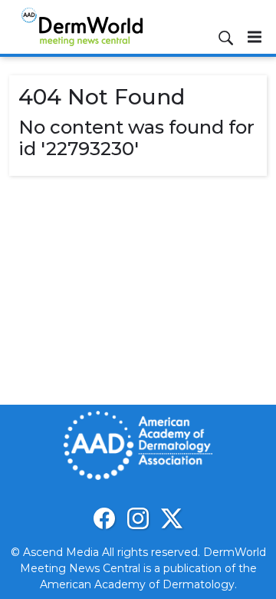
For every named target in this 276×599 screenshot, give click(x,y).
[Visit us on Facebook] (104, 518)
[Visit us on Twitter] (171, 518)
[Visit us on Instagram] (138, 518)
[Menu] (254, 36)
